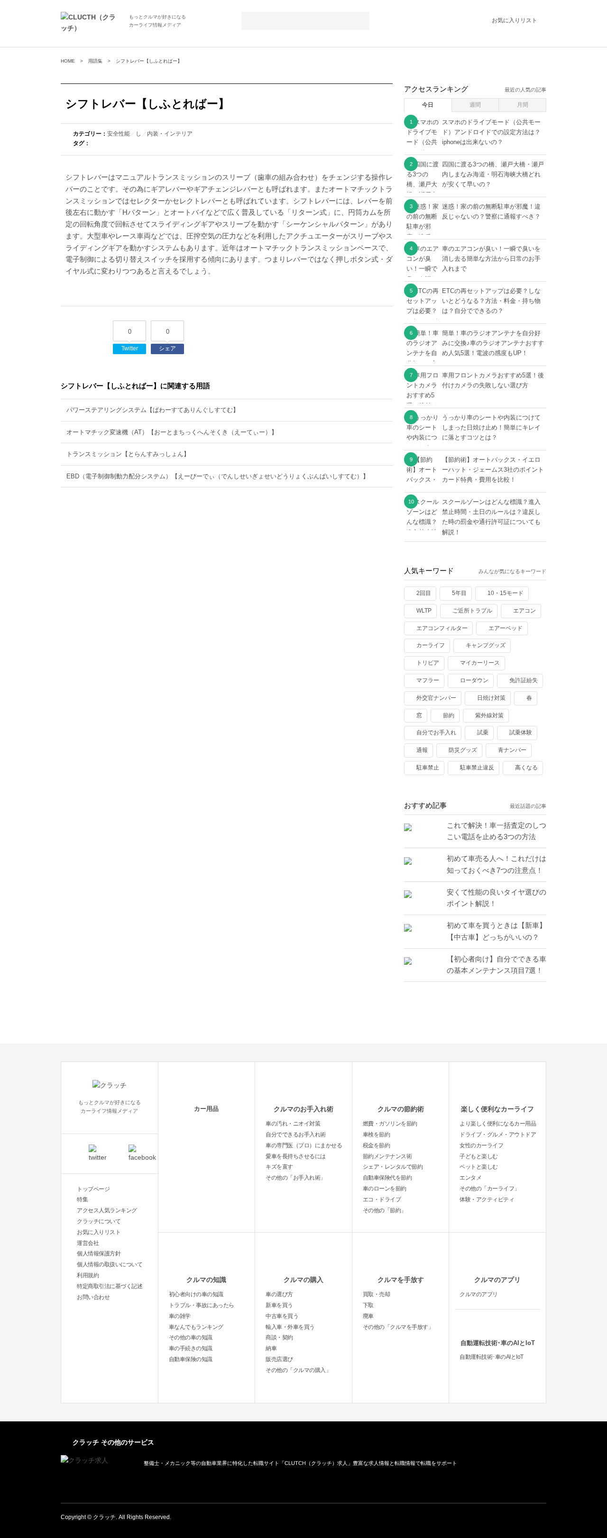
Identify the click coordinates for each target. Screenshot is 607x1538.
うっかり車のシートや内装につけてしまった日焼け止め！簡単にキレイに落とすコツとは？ (491, 427)
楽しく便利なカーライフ (497, 1109)
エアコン (524, 610)
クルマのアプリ (497, 1279)
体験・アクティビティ (487, 1199)
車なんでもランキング (196, 1327)
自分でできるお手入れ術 (296, 1134)
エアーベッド (505, 628)
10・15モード (505, 593)
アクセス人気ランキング (107, 1210)
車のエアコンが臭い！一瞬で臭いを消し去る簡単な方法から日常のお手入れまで (491, 259)
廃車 (368, 1316)
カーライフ (430, 645)
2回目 (423, 593)
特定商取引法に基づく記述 (109, 1286)
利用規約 (88, 1275)
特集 (82, 1199)
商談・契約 (279, 1337)
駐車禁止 (427, 767)
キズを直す (279, 1166)
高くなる (526, 767)
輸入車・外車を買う (290, 1327)
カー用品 (206, 1108)
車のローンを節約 (384, 1188)
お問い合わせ (93, 1297)
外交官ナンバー (436, 698)
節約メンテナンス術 (387, 1156)
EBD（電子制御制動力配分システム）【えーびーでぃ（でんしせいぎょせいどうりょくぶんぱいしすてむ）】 (217, 476)
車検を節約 (376, 1134)
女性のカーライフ (481, 1145)
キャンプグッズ (486, 645)
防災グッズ (463, 750)
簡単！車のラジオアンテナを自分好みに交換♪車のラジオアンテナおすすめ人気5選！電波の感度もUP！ (493, 343)
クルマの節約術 (400, 1109)
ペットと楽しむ (479, 1166)
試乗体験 (520, 732)
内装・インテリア (170, 133)
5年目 (459, 593)
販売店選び (279, 1359)
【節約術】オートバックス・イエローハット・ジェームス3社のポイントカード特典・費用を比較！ (493, 470)
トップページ (93, 1189)
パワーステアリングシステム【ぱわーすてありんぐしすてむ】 (152, 409)
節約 (448, 715)
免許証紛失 (523, 680)
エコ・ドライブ (382, 1199)
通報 (422, 750)
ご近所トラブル (472, 610)
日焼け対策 (491, 698)
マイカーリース (480, 662)
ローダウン (474, 680)
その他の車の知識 (190, 1337)
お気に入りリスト (514, 20)
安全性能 (118, 133)
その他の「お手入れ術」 (296, 1177)
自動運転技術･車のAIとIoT (497, 1342)
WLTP (424, 610)
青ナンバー (512, 750)
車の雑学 (180, 1316)
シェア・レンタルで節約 (393, 1166)
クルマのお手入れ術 (303, 1109)
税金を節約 (376, 1145)
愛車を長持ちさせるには (296, 1156)
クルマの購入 (303, 1279)
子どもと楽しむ (479, 1156)
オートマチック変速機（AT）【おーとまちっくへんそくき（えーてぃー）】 (171, 432)
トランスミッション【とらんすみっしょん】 (128, 454)
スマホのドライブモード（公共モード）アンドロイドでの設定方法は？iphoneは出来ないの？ (491, 132)
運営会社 (88, 1243)
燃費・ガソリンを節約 (390, 1123)
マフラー (427, 680)
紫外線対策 (489, 715)
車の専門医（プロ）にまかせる (304, 1145)
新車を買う (279, 1305)
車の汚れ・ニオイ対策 (293, 1123)
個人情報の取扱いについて (109, 1264)
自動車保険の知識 (190, 1359)
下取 (368, 1305)
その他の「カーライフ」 (490, 1188)
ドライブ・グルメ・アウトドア (498, 1134)
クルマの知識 (206, 1279)
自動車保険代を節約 (387, 1177)
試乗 (482, 732)
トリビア (427, 662)
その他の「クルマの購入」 (298, 1370)
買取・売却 (376, 1294)
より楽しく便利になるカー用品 (498, 1123)
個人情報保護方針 (98, 1253)
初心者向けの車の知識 (196, 1294)
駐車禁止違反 (477, 767)
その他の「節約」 (384, 1210)
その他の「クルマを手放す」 (398, 1327)
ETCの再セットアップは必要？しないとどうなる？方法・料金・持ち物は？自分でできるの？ (491, 301)
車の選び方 (279, 1294)
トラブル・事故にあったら (201, 1305)
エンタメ (470, 1177)
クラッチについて (98, 1221)
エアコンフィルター (442, 628)
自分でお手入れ (436, 732)
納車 (271, 1348)
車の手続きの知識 (190, 1348)
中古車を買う (282, 1316)
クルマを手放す (400, 1279)
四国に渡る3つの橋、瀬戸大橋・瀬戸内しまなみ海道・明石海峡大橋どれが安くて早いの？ (493, 174)
